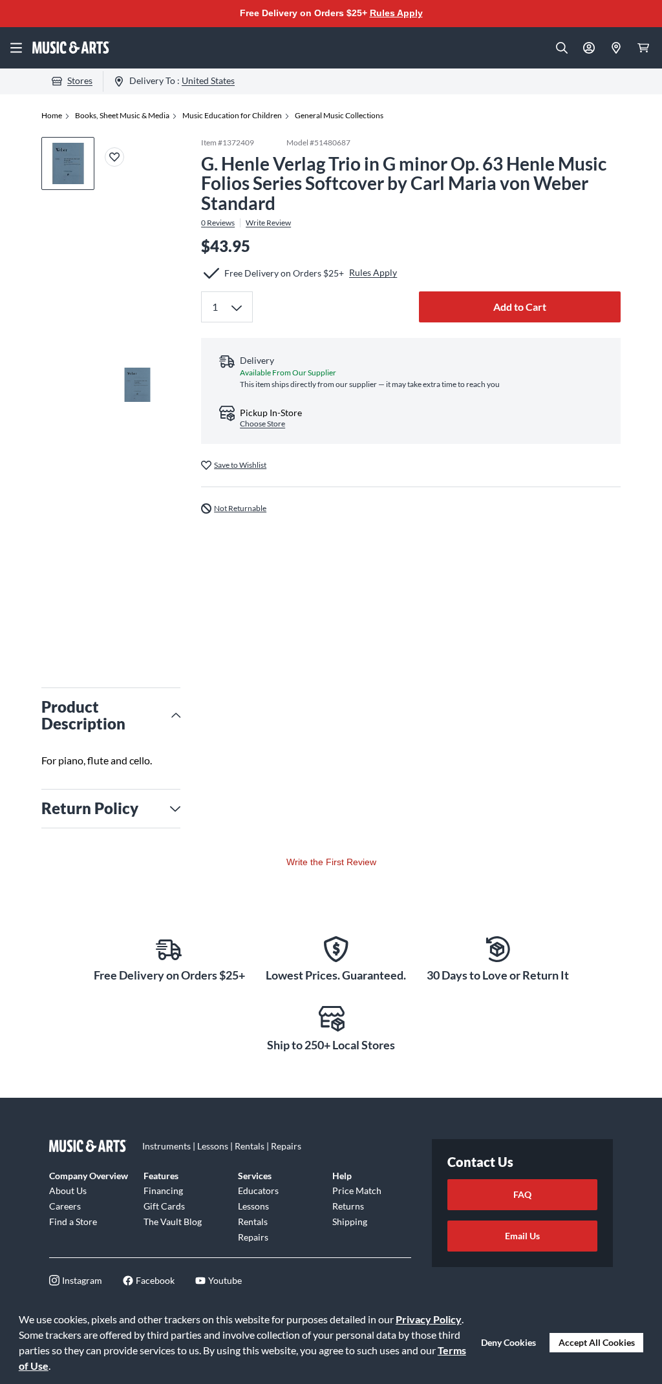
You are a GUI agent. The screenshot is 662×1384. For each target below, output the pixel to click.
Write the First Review (331, 862)
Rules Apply (396, 13)
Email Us (522, 1235)
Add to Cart (519, 306)
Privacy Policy (429, 1319)
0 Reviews (218, 222)
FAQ (522, 1194)
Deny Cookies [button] (508, 1342)
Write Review (268, 222)
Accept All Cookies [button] (597, 1342)
